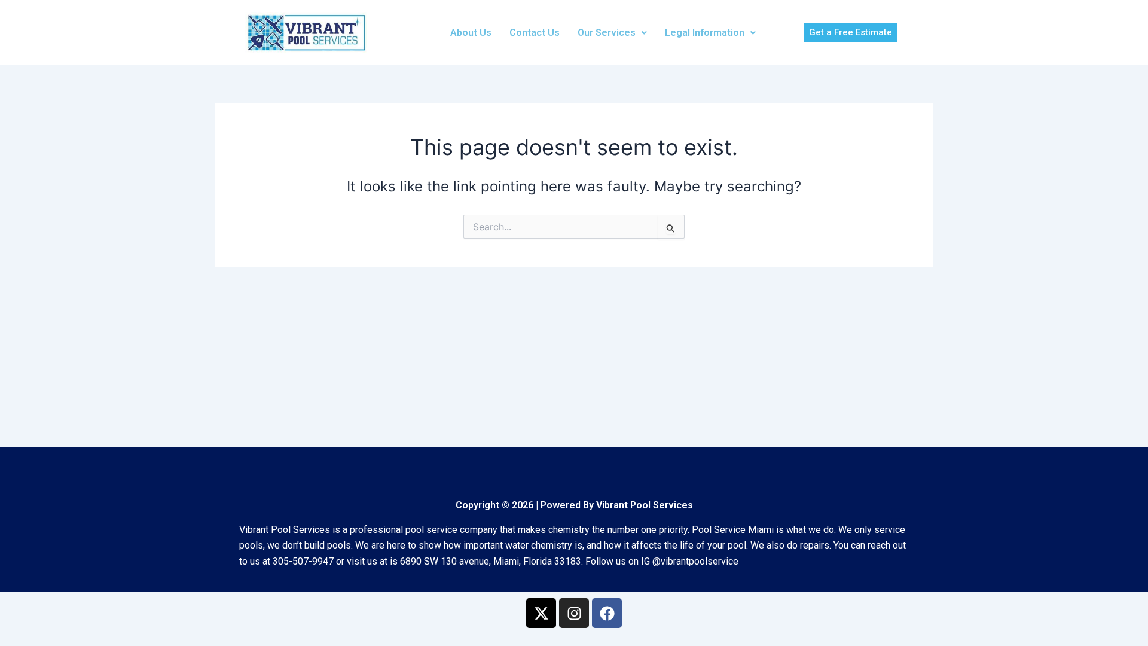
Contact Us (534, 32)
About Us (470, 32)
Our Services (607, 32)
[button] (612, 33)
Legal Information (704, 32)
